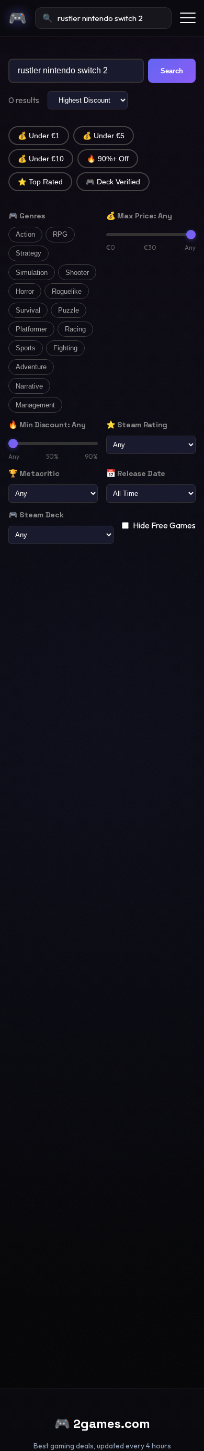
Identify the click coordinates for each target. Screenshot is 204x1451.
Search (172, 71)
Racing (75, 329)
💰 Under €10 (41, 159)
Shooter (77, 272)
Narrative (29, 386)
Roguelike (67, 291)
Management (35, 405)
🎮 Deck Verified (113, 182)
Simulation (32, 272)
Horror (25, 291)
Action (25, 234)
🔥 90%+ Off (108, 159)
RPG (60, 234)
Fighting (65, 348)
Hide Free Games (164, 525)
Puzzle (68, 310)
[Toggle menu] (188, 18)
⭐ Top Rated (40, 182)
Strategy (28, 253)
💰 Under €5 (103, 136)
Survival (28, 310)
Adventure (31, 367)
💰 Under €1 (39, 136)
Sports (26, 348)
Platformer (31, 329)
